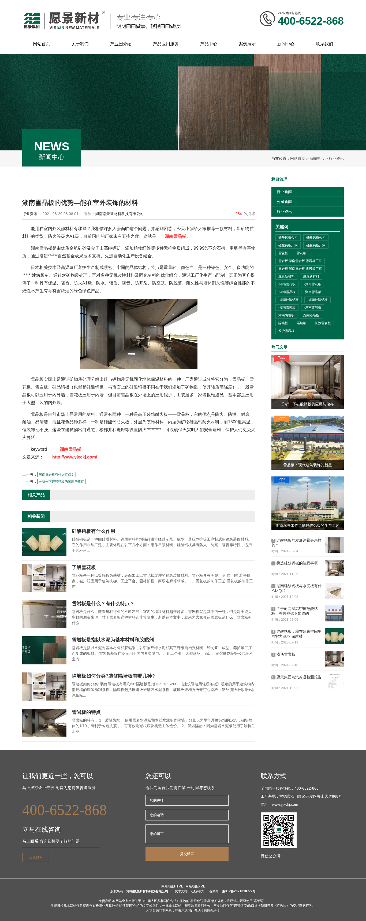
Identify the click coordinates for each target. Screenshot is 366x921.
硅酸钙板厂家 (288, 245)
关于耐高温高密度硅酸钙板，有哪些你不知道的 (294, 611)
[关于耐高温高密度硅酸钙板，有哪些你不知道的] (334, 613)
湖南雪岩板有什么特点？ (56, 474)
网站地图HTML (172, 886)
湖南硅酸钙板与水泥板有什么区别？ (296, 588)
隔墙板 (283, 323)
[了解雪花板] (44, 591)
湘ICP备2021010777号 (239, 891)
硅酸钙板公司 (288, 237)
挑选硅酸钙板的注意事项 (295, 563)
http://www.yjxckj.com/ (74, 457)
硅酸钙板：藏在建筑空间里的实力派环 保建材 (296, 633)
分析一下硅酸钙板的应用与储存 (61, 481)
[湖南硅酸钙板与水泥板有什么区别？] (334, 591)
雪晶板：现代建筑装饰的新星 (307, 465)
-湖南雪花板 (287, 284)
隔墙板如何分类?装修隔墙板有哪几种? (113, 676)
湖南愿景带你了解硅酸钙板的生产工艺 (307, 525)
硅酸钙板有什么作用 (93, 531)
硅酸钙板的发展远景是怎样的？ (296, 542)
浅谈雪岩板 (283, 654)
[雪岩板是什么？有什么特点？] (44, 627)
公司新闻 (284, 201)
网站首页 (297, 158)
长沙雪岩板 (323, 323)
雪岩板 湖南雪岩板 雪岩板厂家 (300, 261)
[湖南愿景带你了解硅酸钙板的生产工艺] (307, 503)
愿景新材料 (286, 276)
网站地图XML (195, 886)
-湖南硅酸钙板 (288, 300)
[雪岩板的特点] (44, 736)
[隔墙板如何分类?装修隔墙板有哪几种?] (44, 699)
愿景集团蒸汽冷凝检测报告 (297, 677)
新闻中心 (316, 158)
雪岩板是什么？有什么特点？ (103, 603)
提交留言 (187, 854)
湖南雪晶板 (175, 236)
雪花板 (283, 253)
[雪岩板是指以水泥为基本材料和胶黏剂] (44, 663)
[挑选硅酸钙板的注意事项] (334, 568)
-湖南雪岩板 (287, 307)
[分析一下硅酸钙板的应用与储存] (307, 382)
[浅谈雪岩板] (334, 659)
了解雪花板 (84, 567)
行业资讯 (336, 158)
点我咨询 (36, 857)
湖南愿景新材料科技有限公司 (147, 891)
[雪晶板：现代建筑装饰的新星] (307, 442)
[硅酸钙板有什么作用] (44, 555)
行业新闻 (284, 192)
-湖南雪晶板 (287, 292)
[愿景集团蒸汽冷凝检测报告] (334, 682)
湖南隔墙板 (286, 315)
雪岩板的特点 (86, 712)
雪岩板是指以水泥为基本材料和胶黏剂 (113, 639)
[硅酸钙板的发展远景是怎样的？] (334, 545)
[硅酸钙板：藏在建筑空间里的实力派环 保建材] (334, 636)
